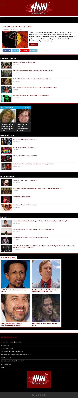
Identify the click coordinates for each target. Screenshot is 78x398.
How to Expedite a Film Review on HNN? (12, 361)
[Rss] (33, 395)
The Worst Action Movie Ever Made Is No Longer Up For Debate (7, 127)
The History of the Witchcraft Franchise (24, 62)
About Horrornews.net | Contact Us (11, 342)
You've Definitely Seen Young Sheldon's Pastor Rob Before (22, 127)
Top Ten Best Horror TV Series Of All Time (25, 155)
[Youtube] (43, 395)
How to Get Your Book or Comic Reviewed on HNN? (15, 354)
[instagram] (45, 395)
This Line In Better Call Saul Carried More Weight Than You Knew (44, 290)
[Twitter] (37, 395)
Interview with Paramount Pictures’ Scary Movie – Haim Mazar (30, 237)
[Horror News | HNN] (39, 7)
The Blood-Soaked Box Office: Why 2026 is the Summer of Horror (32, 79)
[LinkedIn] (41, 395)
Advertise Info (5, 345)
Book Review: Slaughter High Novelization (25, 205)
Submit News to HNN (7, 348)
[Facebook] (34, 395)
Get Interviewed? (6, 358)
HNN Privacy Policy (6, 364)
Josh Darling (7, 29)
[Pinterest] (39, 395)
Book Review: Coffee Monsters (21, 196)
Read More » (34, 44)
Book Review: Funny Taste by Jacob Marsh (25, 180)
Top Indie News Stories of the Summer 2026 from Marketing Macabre (33, 164)
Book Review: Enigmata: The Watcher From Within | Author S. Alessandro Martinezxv (37, 188)
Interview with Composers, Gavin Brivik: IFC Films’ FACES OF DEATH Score (34, 229)
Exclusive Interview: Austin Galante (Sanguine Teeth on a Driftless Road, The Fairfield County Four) (41, 221)
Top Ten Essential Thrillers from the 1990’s (25, 139)
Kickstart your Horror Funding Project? (12, 351)
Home (2, 17)
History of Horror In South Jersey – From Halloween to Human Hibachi (33, 70)
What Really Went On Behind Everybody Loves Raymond (11, 324)
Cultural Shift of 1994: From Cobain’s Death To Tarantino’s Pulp (31, 95)
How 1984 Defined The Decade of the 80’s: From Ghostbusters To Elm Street (35, 87)
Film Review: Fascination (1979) (16, 26)
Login (2, 367)
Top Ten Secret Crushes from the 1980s (24, 147)
